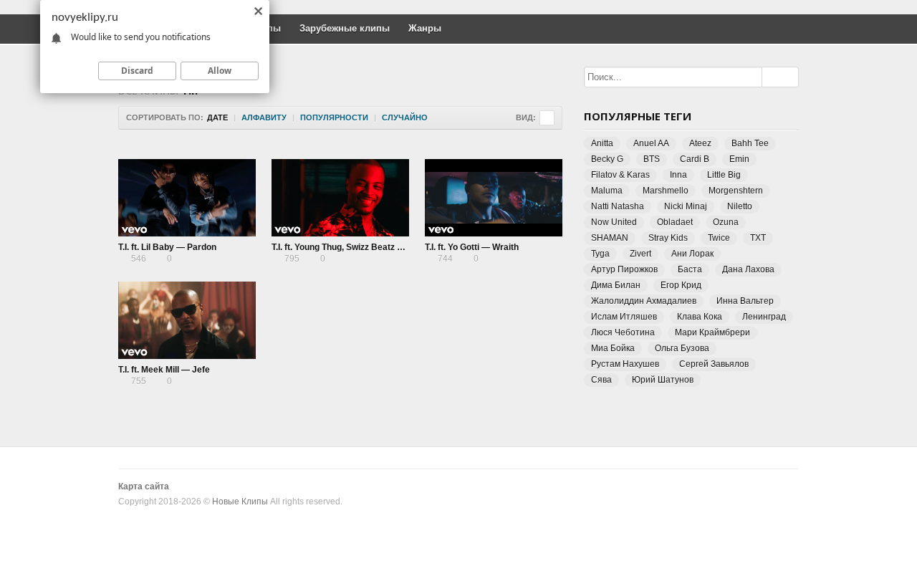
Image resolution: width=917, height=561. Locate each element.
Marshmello (665, 191)
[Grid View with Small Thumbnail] (546, 117)
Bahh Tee (750, 143)
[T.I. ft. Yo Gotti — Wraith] (493, 197)
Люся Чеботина (623, 332)
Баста (690, 269)
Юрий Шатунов (662, 380)
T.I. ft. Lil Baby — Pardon (167, 247)
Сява (601, 380)
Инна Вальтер (745, 301)
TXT (758, 238)
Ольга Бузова (682, 348)
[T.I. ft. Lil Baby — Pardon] (187, 197)
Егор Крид (681, 285)
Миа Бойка (613, 348)
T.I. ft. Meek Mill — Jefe (164, 370)
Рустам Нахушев (625, 364)
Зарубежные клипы (344, 28)
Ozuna (726, 222)
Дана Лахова (748, 269)
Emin (739, 159)
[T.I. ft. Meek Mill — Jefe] (187, 320)
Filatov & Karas (620, 175)
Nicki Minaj (685, 206)
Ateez (700, 143)
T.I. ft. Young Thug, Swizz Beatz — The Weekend (367, 247)
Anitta (602, 143)
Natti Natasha (617, 206)
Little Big (724, 175)
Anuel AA (651, 143)
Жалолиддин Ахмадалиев (643, 301)
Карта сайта (143, 486)
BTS (651, 159)
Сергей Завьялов (714, 364)
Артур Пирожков (624, 269)
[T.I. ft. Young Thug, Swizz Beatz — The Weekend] (340, 197)
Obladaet (675, 222)
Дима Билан (615, 285)
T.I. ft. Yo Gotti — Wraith (472, 247)
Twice (719, 238)
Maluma (607, 191)
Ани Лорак (692, 254)
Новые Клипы (240, 502)
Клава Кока (699, 317)
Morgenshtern (736, 191)
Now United (614, 222)
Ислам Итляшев (624, 317)
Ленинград (764, 317)
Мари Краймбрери (712, 332)
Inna (678, 175)
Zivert (640, 254)
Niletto (739, 206)
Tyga (600, 254)
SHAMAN (609, 238)
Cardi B (694, 159)
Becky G (607, 159)
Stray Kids (668, 238)
